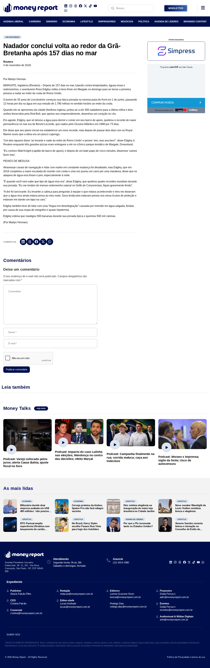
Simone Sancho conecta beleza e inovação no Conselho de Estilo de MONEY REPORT (189, 528)
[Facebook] (80, 6)
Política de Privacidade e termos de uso (186, 657)
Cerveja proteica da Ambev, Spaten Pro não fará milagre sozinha (87, 508)
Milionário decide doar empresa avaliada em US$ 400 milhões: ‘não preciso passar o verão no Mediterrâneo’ (34, 511)
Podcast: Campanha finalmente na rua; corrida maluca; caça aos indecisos (130, 457)
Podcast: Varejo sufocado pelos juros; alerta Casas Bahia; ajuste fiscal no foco (25, 462)
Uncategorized (12, 37)
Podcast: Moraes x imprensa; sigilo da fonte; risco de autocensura (178, 460)
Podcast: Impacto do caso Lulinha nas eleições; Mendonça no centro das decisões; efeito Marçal (79, 455)
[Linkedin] (65, 6)
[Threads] (75, 6)
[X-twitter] (85, 6)
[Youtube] (95, 6)
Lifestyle (130, 501)
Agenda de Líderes (134, 519)
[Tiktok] (90, 6)
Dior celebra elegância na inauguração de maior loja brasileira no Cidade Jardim (139, 508)
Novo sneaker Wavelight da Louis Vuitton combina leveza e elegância (190, 508)
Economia (26, 501)
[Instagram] (70, 6)
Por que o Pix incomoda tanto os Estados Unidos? (138, 525)
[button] (23, 241)
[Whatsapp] (65, 10)
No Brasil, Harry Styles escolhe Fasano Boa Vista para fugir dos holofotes (86, 526)
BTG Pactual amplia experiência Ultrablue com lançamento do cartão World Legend (35, 528)
